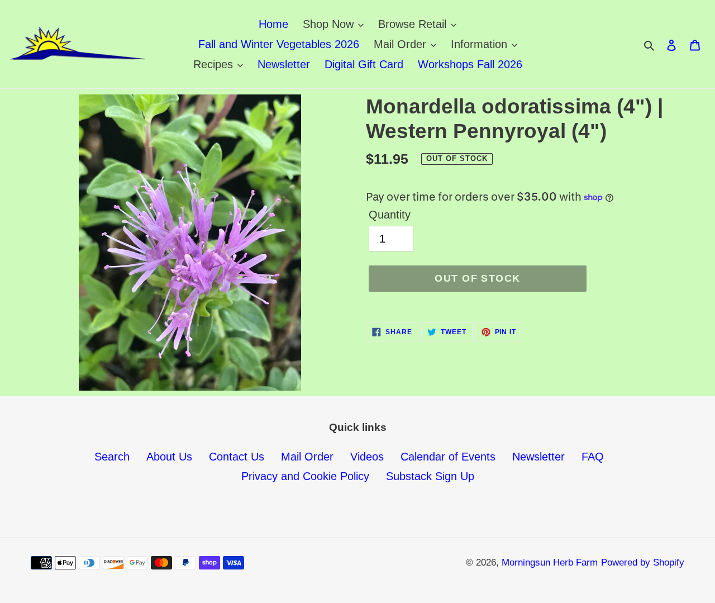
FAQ (592, 456)
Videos (367, 456)
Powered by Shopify (642, 562)
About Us (169, 456)
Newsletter (538, 456)
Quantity (390, 214)
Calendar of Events (448, 456)
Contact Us (236, 456)
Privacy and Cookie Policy (305, 476)
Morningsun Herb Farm (550, 562)
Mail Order (307, 456)
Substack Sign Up (430, 476)
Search (112, 456)
